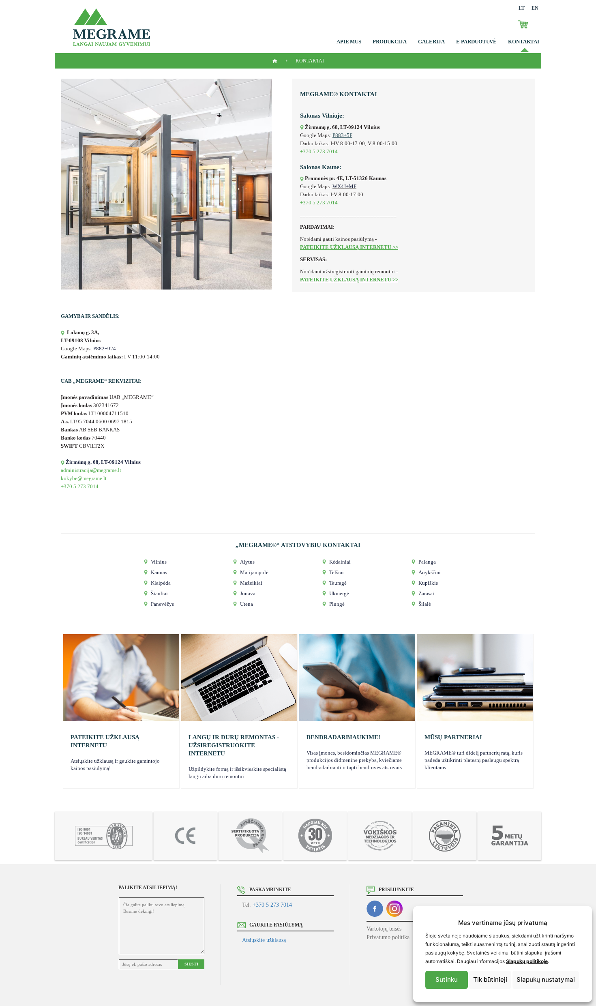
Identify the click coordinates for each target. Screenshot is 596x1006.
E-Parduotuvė (476, 42)
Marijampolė (254, 572)
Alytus (247, 562)
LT (522, 8)
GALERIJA (431, 42)
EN (535, 8)
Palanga (427, 562)
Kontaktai (523, 42)
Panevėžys (162, 604)
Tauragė (338, 583)
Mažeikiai (251, 583)
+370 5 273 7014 (272, 905)
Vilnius (159, 562)
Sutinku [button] (446, 979)
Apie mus (349, 42)
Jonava (247, 593)
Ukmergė (339, 593)
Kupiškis (428, 583)
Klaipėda (161, 583)
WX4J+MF (344, 186)
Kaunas (159, 572)
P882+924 (104, 348)
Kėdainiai (340, 562)
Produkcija (390, 42)
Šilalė (424, 604)
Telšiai (336, 572)
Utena (246, 604)
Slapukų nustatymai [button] (546, 979)
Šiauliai (159, 593)
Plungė (337, 604)
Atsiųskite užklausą (264, 940)
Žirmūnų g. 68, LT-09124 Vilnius (103, 462)
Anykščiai (429, 572)
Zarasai (426, 593)
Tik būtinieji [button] (490, 979)
